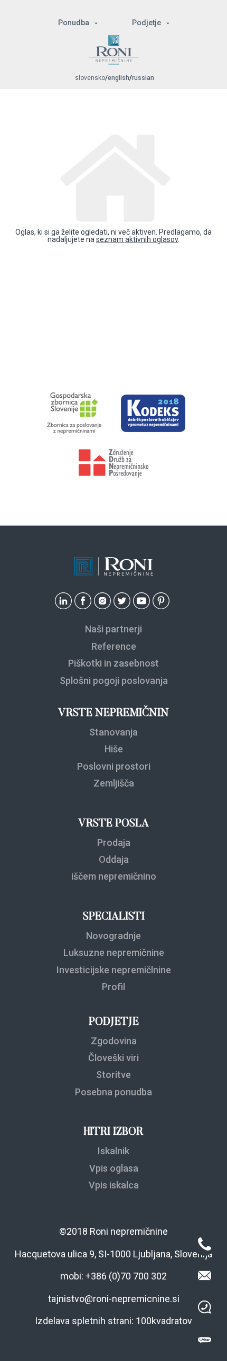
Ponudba (73, 22)
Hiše (114, 748)
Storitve (113, 1074)
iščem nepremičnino (113, 876)
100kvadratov (164, 1320)
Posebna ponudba (113, 1091)
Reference (113, 646)
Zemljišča (113, 783)
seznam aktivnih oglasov (137, 239)
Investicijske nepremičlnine (113, 969)
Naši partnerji (113, 628)
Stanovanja (113, 732)
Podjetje (146, 22)
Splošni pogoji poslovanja (114, 680)
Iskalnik (113, 1150)
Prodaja (113, 842)
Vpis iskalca (114, 1185)
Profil (113, 986)
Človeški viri (113, 1057)
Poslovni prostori (113, 766)
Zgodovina (114, 1040)
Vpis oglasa (113, 1168)
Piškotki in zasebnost (113, 663)
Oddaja (114, 859)
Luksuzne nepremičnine (113, 952)
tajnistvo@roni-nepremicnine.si (113, 1298)
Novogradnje (113, 935)
